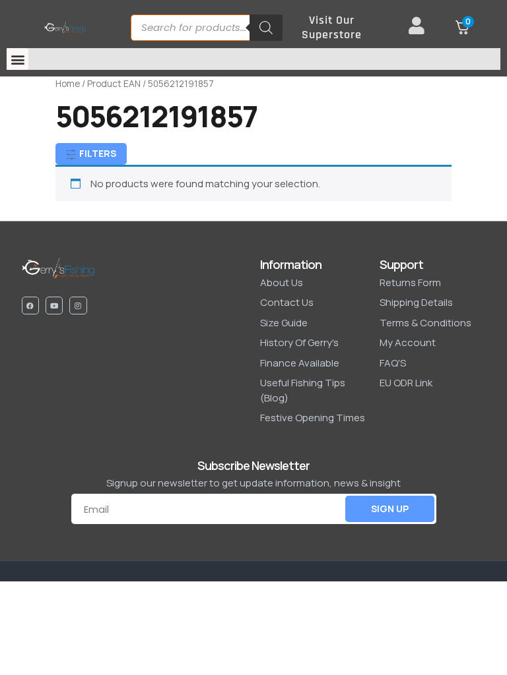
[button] (17, 59)
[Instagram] (77, 305)
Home (67, 83)
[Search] (266, 28)
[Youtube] (54, 305)
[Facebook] (30, 305)
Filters (96, 153)
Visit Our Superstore (332, 27)
